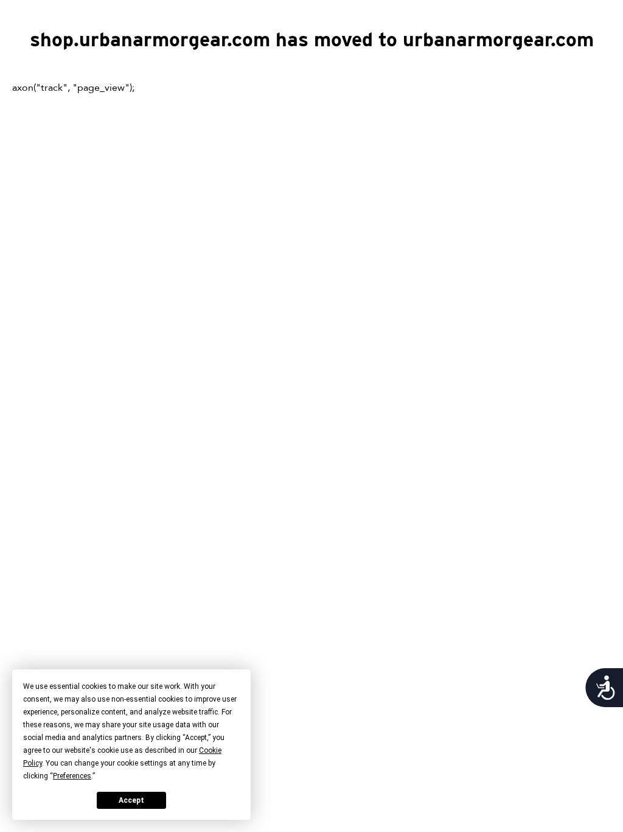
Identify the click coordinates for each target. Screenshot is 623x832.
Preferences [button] (72, 776)
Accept (131, 800)
